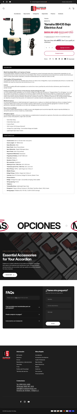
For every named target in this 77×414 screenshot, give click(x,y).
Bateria (37, 366)
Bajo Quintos (38, 362)
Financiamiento (39, 373)
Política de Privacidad (22, 369)
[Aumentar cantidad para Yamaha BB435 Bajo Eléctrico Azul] (52, 48)
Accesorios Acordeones (41, 357)
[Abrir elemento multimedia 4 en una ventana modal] (32, 46)
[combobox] (68, 2)
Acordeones (38, 355)
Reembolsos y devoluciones (24, 362)
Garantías (19, 364)
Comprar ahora (59, 53)
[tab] (38, 67)
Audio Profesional (40, 359)
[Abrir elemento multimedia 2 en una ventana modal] (32, 27)
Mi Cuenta (19, 355)
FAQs (16, 297)
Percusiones (38, 371)
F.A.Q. (18, 366)
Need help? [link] (71, 58)
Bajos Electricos (39, 364)
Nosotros (19, 357)
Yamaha (46, 18)
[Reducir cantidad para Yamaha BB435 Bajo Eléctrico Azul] (46, 48)
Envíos (18, 359)
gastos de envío (50, 36)
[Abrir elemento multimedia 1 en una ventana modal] (12, 27)
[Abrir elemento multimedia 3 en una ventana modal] (12, 46)
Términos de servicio (22, 371)
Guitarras (37, 369)
